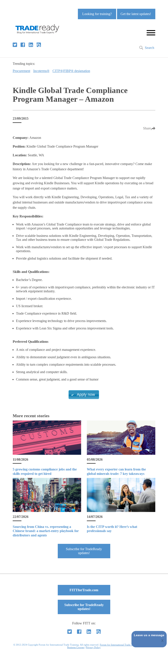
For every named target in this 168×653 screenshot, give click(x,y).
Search (149, 48)
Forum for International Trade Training (120, 644)
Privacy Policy (93, 647)
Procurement (21, 71)
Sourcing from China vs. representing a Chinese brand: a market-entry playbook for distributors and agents (46, 531)
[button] (83, 394)
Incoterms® (41, 71)
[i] (39, 45)
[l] (31, 45)
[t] (15, 45)
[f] (23, 45)
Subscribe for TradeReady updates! (84, 551)
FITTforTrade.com (84, 590)
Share (147, 128)
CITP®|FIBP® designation (71, 71)
